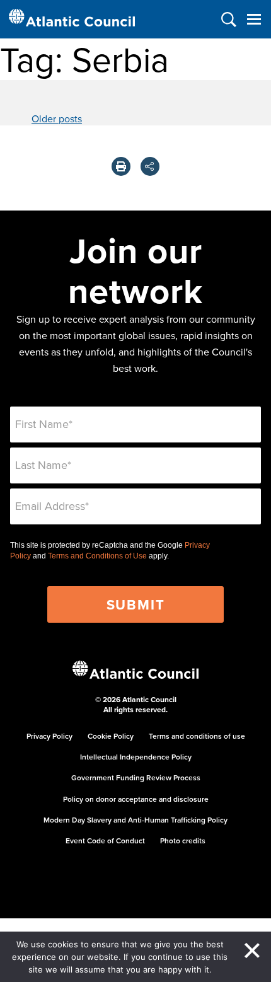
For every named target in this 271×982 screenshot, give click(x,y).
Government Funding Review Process (135, 777)
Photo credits (182, 840)
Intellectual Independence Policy (136, 756)
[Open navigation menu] (253, 19)
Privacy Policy (49, 736)
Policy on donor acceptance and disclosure (136, 799)
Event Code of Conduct (105, 840)
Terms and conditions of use (197, 736)
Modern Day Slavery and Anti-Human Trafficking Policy (135, 819)
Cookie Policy (111, 736)
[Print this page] (121, 166)
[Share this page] (150, 166)
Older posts (57, 118)
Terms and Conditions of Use (97, 556)
